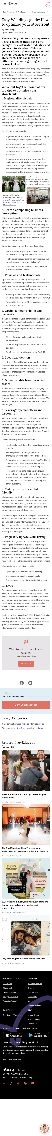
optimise (11, 728)
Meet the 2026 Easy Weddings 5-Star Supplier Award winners (24, 796)
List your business (12, 1059)
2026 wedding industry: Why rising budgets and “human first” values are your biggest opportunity (25, 904)
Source (41, 184)
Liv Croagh (10, 29)
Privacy (22, 1077)
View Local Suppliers (26, 704)
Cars (29, 1001)
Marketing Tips (37, 723)
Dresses (31, 988)
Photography (33, 992)
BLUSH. (47, 184)
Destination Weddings (12, 1015)
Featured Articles (38, 12)
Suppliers (32, 978)
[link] (4, 1083)
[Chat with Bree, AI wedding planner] (44, 1128)
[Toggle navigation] (5, 4)
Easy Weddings (8, 12)
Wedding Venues (35, 983)
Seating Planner (9, 992)
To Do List (7, 983)
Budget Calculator (10, 996)
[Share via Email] (30, 682)
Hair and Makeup (34, 1005)
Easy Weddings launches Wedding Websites (23, 958)
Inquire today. (26, 664)
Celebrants (32, 996)
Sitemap (13, 1077)
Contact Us (32, 1024)
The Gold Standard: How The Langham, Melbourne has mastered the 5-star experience (25, 849)
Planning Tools (11, 978)
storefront (21, 728)
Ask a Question (34, 1019)
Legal (31, 1077)
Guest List (7, 988)
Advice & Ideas (34, 1015)
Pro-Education (23, 12)
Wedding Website (10, 1001)
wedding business (35, 728)
